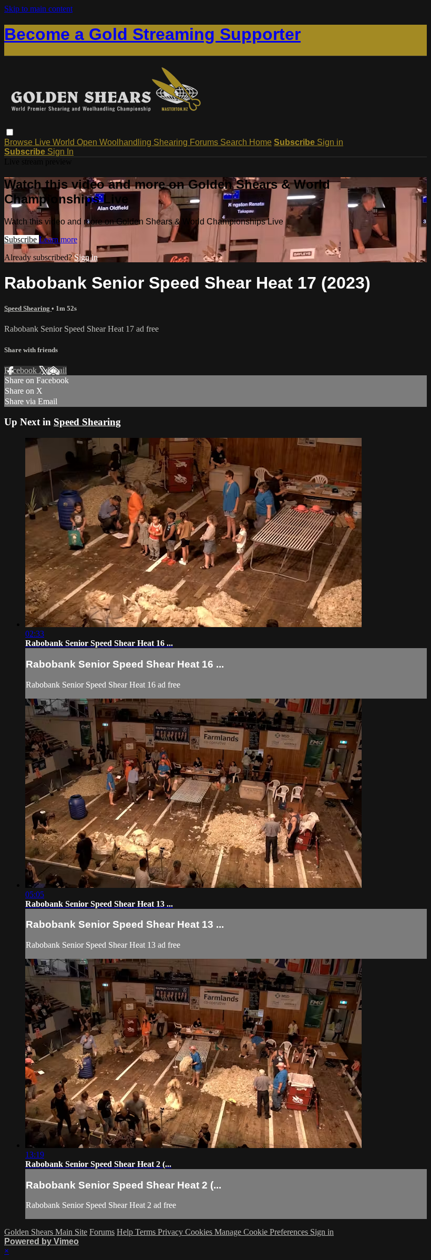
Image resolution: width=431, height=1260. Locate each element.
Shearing (171, 142)
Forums (205, 142)
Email (57, 370)
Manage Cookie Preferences (262, 1231)
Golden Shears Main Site (45, 1231)
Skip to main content (38, 8)
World (65, 142)
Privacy (171, 1231)
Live (44, 142)
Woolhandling (126, 142)
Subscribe (21, 239)
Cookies (199, 1231)
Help (126, 1231)
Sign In (60, 151)
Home (260, 142)
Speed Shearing (28, 308)
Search (234, 142)
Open (88, 142)
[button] (9, 132)
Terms (146, 1231)
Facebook (21, 370)
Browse (19, 142)
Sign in (330, 142)
